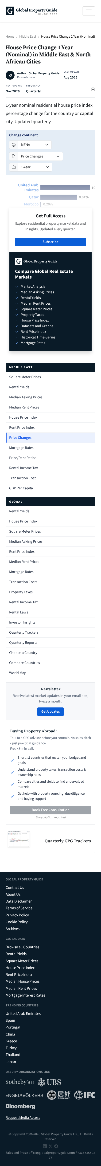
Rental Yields (19, 387)
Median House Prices (22, 981)
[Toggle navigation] (88, 11)
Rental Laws (18, 612)
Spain (10, 1020)
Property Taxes (21, 592)
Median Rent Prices (24, 407)
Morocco (31, 204)
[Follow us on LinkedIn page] (45, 1146)
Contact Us (15, 888)
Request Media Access (23, 1117)
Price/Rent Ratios (22, 457)
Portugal (13, 1027)
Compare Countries (24, 662)
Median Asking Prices (26, 397)
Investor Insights (22, 622)
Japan (11, 1062)
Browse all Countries (22, 947)
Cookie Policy (17, 922)
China (10, 1034)
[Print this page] (93, 89)
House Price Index (23, 417)
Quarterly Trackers (24, 632)
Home (10, 36)
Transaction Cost (22, 478)
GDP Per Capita (21, 488)
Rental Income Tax (23, 468)
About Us (13, 894)
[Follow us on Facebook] (56, 1146)
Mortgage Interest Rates (25, 995)
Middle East (27, 36)
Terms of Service (19, 908)
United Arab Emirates (28, 187)
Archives (12, 929)
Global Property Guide (44, 73)
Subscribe (50, 241)
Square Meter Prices (25, 377)
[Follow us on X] (50, 1146)
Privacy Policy (17, 915)
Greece (11, 1041)
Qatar (34, 197)
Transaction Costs (23, 582)
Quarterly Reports (23, 642)
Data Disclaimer (19, 901)
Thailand (13, 1055)
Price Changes (20, 437)
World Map (17, 672)
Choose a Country (23, 652)
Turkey (11, 1048)
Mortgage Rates (21, 447)
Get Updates (50, 711)
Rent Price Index (22, 427)
